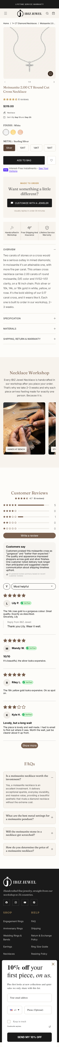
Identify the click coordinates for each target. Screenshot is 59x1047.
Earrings (7, 946)
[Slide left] (5, 82)
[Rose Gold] (20, 132)
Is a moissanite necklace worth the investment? (27, 777)
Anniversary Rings (13, 928)
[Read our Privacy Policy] (50, 1027)
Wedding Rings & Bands (12, 937)
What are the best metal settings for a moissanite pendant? (27, 817)
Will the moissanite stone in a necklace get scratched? (24, 833)
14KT (36, 147)
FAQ (33, 921)
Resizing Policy (39, 953)
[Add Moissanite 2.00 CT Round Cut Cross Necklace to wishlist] (51, 160)
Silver (9, 147)
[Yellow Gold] (13, 132)
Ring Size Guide (39, 946)
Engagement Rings (13, 921)
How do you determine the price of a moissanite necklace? (27, 849)
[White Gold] (6, 132)
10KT (22, 147)
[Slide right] (54, 82)
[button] (5, 13)
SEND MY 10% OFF (30, 1037)
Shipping (36, 928)
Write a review (29, 535)
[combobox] (14, 1010)
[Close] (53, 964)
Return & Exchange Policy (41, 937)
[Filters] (6, 586)
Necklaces (9, 953)
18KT (49, 147)
